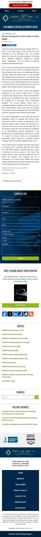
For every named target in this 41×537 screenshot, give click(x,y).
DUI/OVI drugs (9, 362)
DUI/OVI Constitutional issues (14, 338)
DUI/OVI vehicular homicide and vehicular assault (17, 376)
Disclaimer (21, 484)
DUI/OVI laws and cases (13, 330)
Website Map (20, 502)
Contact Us (20, 496)
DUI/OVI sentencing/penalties (14, 354)
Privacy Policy (20, 490)
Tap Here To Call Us (20, 5)
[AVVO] (25, 313)
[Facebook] (4, 313)
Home (7, 11)
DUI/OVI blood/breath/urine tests (15, 342)
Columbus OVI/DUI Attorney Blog (20, 18)
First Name (5, 206)
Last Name (5, 212)
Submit (20, 258)
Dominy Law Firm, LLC (26, 528)
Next (19, 181)
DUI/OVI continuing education (15, 358)
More (34, 11)
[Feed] (31, 313)
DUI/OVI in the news (14, 168)
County (4, 238)
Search (37, 397)
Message (5, 244)
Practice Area (6, 231)
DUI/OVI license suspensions (14, 370)
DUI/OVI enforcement (12, 334)
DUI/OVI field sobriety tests (13, 366)
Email (3, 219)
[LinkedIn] (15, 313)
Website (20, 479)
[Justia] (20, 313)
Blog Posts (20, 508)
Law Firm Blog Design (19, 534)
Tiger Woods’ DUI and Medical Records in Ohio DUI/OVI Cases (19, 419)
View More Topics (8, 381)
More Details (20, 305)
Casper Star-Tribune (31, 79)
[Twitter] (10, 313)
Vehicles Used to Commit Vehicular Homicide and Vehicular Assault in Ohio (19, 413)
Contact (20, 11)
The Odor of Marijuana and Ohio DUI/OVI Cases (19, 424)
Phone (4, 225)
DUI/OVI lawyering (10, 350)
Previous (6, 181)
